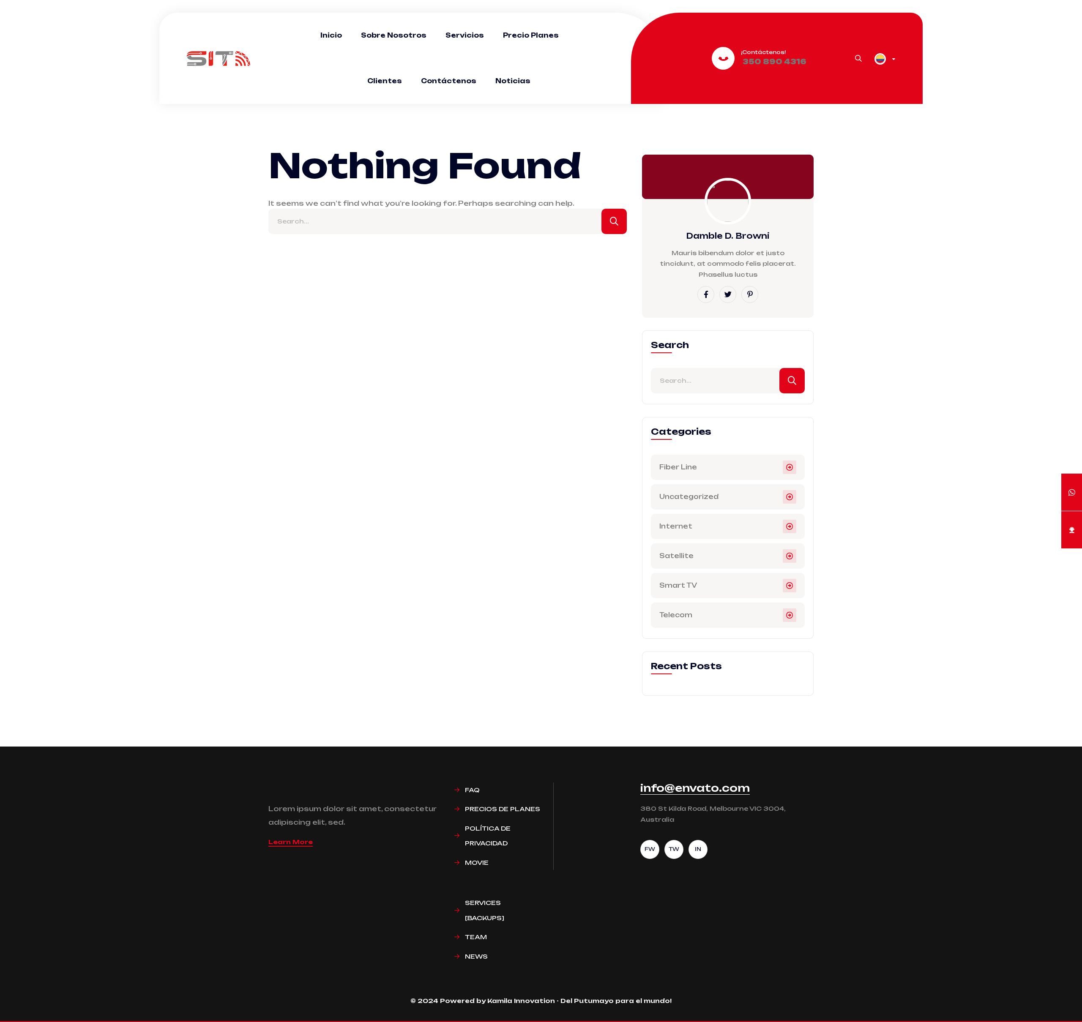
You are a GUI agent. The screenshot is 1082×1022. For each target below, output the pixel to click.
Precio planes (531, 35)
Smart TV (678, 585)
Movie (477, 862)
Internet (675, 526)
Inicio (331, 35)
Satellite (676, 556)
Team (476, 936)
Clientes (384, 81)
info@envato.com (695, 788)
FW (650, 849)
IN (698, 849)
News (476, 956)
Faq (472, 789)
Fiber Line (678, 467)
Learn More (290, 841)
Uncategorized (689, 497)
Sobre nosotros (393, 35)
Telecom (675, 615)
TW (674, 849)
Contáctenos (448, 81)
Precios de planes (502, 808)
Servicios (464, 35)
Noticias (512, 81)
